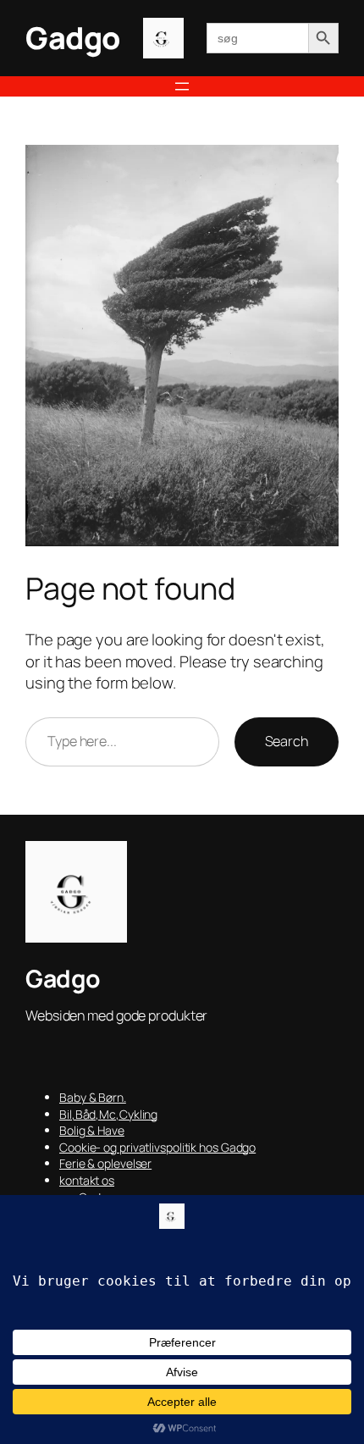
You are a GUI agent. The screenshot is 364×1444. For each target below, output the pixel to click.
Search (286, 741)
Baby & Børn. (92, 1097)
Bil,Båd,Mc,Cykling (108, 1114)
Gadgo (72, 37)
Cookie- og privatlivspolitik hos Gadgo (157, 1147)
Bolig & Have (91, 1130)
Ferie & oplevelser (105, 1163)
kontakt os (86, 1180)
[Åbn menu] (182, 86)
